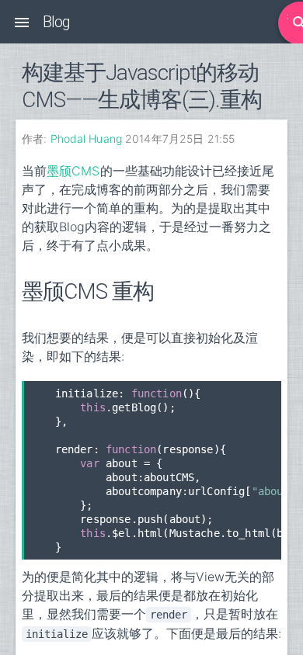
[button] (21, 21)
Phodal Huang (86, 138)
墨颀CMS (73, 170)
